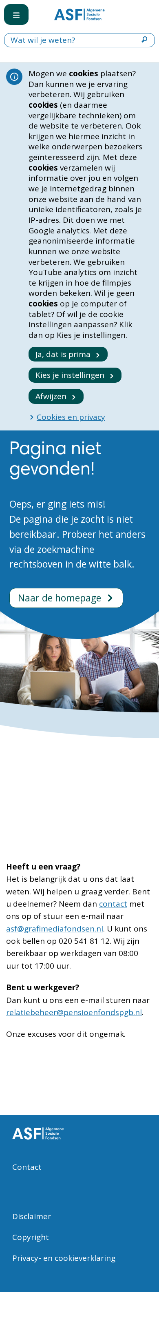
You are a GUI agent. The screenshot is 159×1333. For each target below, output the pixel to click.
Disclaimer (31, 1216)
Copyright (30, 1237)
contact (113, 903)
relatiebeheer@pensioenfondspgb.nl (74, 1012)
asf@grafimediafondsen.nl (54, 928)
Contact (27, 1167)
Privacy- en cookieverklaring (63, 1258)
